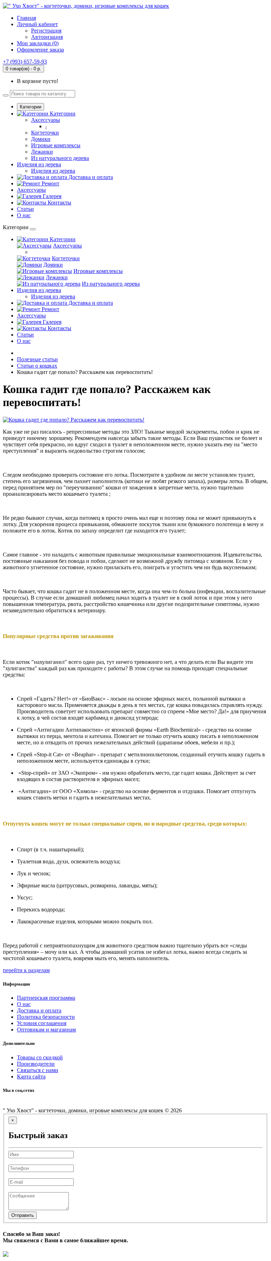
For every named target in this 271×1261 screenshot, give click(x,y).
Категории (30, 106)
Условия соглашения (41, 1023)
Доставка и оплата (90, 177)
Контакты (58, 203)
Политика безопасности (46, 1017)
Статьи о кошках (37, 366)
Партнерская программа (46, 998)
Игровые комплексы (55, 145)
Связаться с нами (37, 1070)
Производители (36, 1064)
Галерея (51, 196)
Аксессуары (45, 120)
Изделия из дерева (39, 164)
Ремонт (49, 183)
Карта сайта (31, 1076)
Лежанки (42, 152)
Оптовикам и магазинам (46, 1030)
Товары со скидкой (40, 1057)
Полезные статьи (37, 359)
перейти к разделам (26, 970)
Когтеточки (45, 133)
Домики (40, 139)
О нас (24, 215)
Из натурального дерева (60, 158)
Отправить (22, 1215)
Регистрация (46, 31)
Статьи (25, 209)
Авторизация (47, 37)
